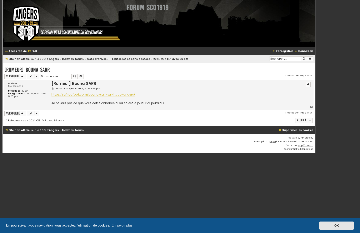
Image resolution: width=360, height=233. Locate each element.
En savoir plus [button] (121, 225)
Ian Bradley (307, 137)
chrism (12, 83)
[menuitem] (32, 51)
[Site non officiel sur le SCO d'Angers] (63, 23)
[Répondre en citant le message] (308, 84)
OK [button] (336, 225)
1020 (25, 90)
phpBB (272, 141)
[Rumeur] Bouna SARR (27, 70)
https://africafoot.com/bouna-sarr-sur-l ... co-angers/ (93, 94)
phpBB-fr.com (305, 145)
